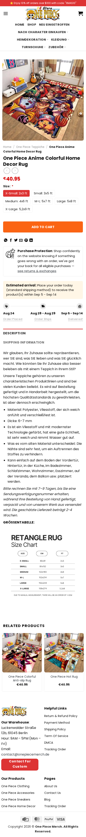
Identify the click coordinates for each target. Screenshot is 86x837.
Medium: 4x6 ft (16, 201)
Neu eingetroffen (54, 24)
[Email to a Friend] (21, 240)
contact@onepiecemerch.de (25, 754)
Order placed (13, 319)
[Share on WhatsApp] (5, 240)
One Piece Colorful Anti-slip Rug (22, 678)
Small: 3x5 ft (43, 193)
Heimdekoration (31, 39)
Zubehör (55, 47)
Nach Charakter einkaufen (42, 32)
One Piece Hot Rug (64, 676)
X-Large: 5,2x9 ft (17, 209)
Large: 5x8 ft (66, 201)
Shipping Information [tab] (23, 342)
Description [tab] (14, 333)
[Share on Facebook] (11, 240)
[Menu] (5, 13)
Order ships (42, 319)
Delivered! (75, 319)
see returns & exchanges (37, 271)
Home (19, 24)
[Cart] (80, 14)
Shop (31, 24)
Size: (8, 186)
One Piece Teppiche (30, 147)
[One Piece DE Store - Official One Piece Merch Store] (43, 13)
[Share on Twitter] (16, 240)
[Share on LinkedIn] (31, 240)
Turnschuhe (32, 47)
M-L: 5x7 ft (43, 201)
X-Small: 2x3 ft (16, 193)
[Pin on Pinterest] (26, 240)
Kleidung (59, 39)
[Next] (83, 663)
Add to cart (43, 227)
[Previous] (3, 663)
